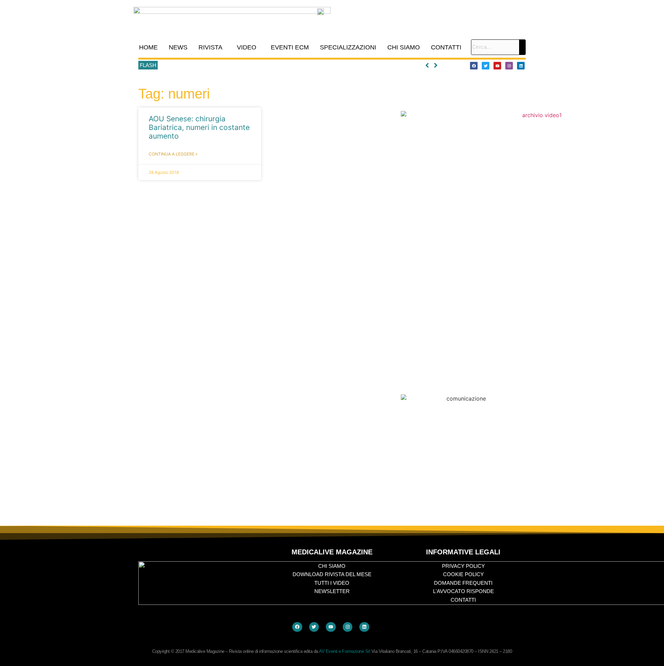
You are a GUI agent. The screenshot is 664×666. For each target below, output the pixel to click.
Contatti (446, 47)
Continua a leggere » (173, 154)
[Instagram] (509, 65)
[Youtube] (497, 65)
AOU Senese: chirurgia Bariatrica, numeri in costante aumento (199, 127)
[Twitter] (485, 65)
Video (246, 47)
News (178, 47)
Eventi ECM (290, 47)
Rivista (210, 47)
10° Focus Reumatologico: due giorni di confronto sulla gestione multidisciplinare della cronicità (266, 65)
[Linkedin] (521, 65)
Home (148, 47)
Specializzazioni (348, 47)
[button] (212, 47)
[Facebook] (474, 65)
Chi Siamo (403, 47)
